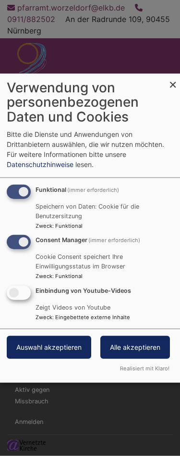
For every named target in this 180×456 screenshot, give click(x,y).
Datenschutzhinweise (40, 164)
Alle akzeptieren (135, 347)
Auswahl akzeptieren (49, 347)
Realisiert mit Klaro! (144, 368)
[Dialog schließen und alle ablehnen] (173, 79)
